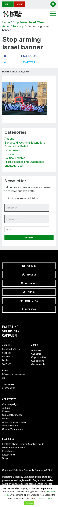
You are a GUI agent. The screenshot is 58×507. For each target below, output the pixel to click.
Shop (5, 458)
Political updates (14, 158)
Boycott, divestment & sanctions (24, 142)
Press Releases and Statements (24, 161)
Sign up (29, 237)
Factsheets (8, 451)
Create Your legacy (12, 429)
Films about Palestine (13, 447)
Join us (7, 4)
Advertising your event (14, 422)
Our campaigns (10, 404)
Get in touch (38, 364)
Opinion (9, 154)
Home (6, 22)
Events (6, 418)
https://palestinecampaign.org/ (15, 14)
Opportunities (38, 357)
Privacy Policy (45, 498)
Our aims (36, 353)
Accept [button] (29, 503)
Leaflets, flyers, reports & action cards (23, 444)
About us (36, 350)
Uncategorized (13, 165)
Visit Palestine (10, 425)
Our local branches (12, 415)
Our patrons (37, 360)
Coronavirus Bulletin (16, 146)
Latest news (12, 150)
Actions (9, 138)
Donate (20, 4)
